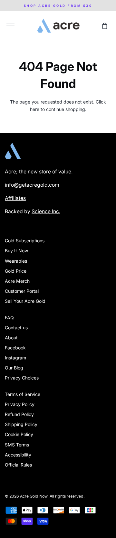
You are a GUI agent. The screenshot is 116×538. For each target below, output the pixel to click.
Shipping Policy (21, 424)
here (34, 109)
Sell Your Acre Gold (25, 301)
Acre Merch (17, 281)
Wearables (16, 261)
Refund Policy (19, 414)
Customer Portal (22, 291)
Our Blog (14, 367)
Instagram (15, 357)
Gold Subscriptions (24, 240)
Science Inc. (46, 211)
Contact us (16, 327)
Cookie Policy (19, 434)
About (11, 337)
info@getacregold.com (32, 185)
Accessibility (18, 454)
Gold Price (15, 271)
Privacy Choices (22, 377)
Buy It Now (16, 250)
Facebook (15, 347)
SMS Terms (17, 444)
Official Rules (18, 464)
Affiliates (15, 198)
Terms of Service (22, 394)
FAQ (9, 317)
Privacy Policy (19, 404)
